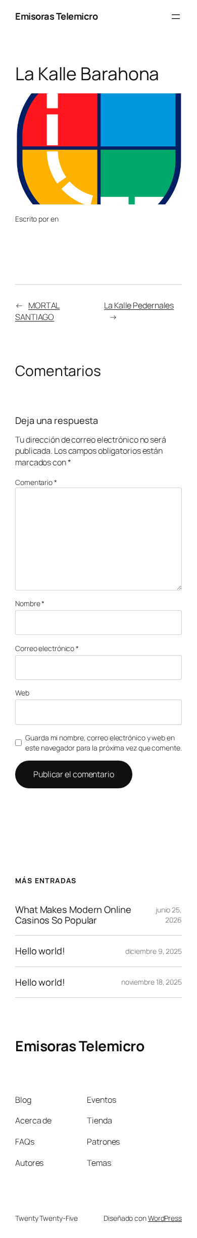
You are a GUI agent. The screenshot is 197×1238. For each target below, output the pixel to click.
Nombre (29, 603)
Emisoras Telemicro (56, 16)
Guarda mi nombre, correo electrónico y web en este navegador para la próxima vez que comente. (103, 742)
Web (22, 692)
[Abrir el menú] (176, 17)
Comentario (36, 482)
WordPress (165, 1218)
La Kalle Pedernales (139, 305)
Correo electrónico (47, 648)
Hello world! (40, 951)
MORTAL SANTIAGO (37, 311)
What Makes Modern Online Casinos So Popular (73, 914)
